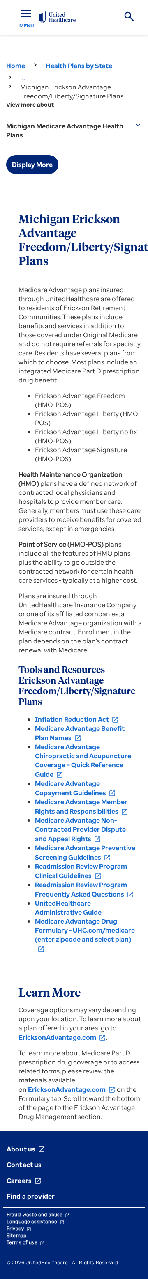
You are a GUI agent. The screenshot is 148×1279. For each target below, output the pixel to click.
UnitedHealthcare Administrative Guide (68, 908)
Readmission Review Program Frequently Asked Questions (84, 889)
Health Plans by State (79, 65)
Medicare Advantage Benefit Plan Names (80, 733)
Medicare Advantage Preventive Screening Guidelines (85, 852)
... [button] (22, 77)
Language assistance (36, 1221)
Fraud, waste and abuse (38, 1214)
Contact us (24, 1164)
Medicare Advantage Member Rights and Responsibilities (81, 806)
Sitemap (16, 1235)
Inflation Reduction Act (77, 719)
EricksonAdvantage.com (62, 1037)
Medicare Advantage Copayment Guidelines (75, 788)
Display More (32, 164)
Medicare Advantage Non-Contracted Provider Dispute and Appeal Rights (80, 829)
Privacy (19, 1228)
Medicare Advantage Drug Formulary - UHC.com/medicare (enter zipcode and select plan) (85, 935)
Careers (24, 1180)
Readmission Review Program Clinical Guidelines (81, 871)
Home (15, 65)
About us (26, 1148)
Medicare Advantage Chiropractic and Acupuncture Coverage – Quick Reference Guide (83, 760)
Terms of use (26, 1242)
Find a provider (31, 1196)
